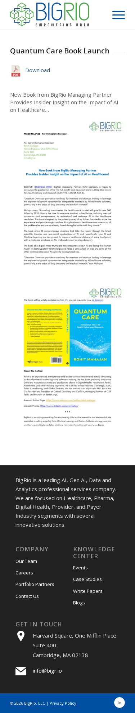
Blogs (79, 602)
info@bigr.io (47, 670)
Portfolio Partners (34, 584)
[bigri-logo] (56, 14)
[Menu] (115, 14)
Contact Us (27, 596)
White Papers (88, 591)
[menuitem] (115, 14)
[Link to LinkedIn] (119, 702)
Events (80, 567)
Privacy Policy (63, 703)
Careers (24, 572)
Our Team (26, 561)
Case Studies (87, 579)
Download (37, 70)
